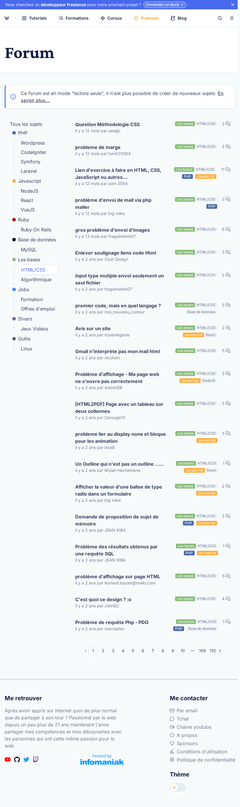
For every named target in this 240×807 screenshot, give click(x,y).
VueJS (28, 210)
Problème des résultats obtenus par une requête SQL (116, 550)
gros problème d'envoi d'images (112, 230)
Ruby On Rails (36, 230)
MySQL (29, 249)
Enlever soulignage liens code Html (115, 253)
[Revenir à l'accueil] (7, 18)
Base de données (37, 240)
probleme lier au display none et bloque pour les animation (120, 437)
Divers (25, 319)
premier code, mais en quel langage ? (118, 305)
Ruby (23, 220)
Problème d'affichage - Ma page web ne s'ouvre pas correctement (117, 377)
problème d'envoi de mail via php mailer (113, 203)
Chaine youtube (194, 727)
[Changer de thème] (178, 787)
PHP (23, 133)
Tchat (183, 719)
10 (183, 650)
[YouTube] (8, 759)
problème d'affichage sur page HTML (117, 576)
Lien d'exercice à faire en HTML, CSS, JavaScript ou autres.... (118, 173)
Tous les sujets (26, 124)
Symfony (30, 162)
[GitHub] (17, 759)
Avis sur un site (93, 328)
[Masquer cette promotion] (232, 4)
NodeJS (29, 191)
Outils (24, 339)
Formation (32, 299)
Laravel (29, 171)
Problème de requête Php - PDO (111, 622)
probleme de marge (98, 147)
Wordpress (33, 143)
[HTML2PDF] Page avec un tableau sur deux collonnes (119, 407)
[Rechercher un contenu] (219, 18)
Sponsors (187, 743)
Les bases (29, 259)
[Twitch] (36, 759)
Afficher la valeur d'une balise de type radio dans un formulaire (118, 490)
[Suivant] (220, 650)
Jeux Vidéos (34, 329)
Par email (187, 710)
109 (202, 650)
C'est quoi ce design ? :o (103, 599)
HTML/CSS (33, 270)
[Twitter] (26, 759)
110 (213, 650)
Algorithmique (36, 279)
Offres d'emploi (38, 309)
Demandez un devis (162, 4)
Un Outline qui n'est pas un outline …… (119, 464)
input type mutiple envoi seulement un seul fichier (119, 279)
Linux (26, 349)
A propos (187, 735)
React (27, 200)
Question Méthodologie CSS (107, 124)
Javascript (29, 181)
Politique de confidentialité (206, 760)
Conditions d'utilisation (202, 752)
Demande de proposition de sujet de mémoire (117, 520)
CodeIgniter (34, 152)
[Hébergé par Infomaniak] (102, 759)
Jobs (23, 289)
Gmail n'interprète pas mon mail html (117, 351)
